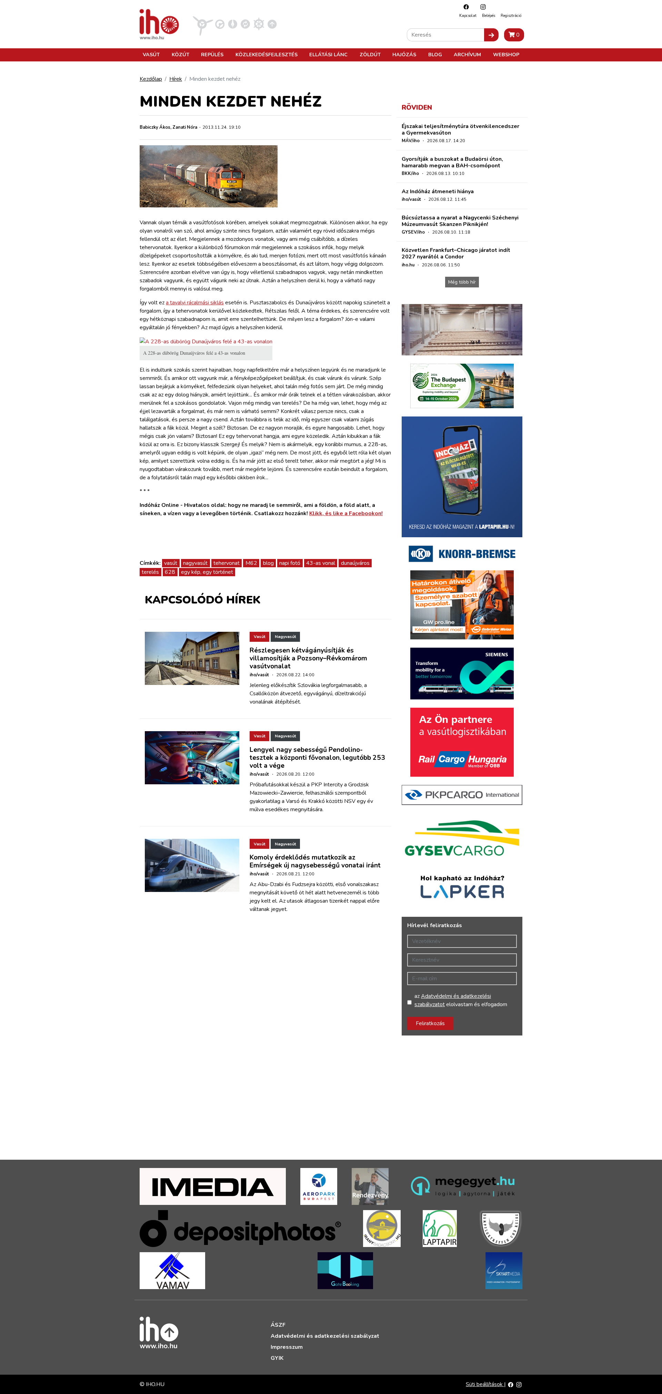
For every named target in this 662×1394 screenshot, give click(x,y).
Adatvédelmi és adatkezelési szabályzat (325, 1336)
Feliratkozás (430, 1023)
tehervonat (226, 563)
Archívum (467, 54)
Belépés (488, 15)
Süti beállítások (485, 1384)
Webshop (506, 54)
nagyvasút (195, 563)
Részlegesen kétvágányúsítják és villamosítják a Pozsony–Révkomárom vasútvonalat (308, 658)
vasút (170, 563)
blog (268, 563)
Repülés (212, 54)
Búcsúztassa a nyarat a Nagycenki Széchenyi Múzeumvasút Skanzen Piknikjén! (460, 221)
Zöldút (370, 54)
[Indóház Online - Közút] (219, 24)
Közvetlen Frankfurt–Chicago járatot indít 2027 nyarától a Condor (456, 253)
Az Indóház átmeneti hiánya (438, 191)
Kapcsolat (468, 15)
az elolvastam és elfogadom (460, 1000)
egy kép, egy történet (207, 572)
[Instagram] (481, 6)
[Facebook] (464, 6)
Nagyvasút (285, 636)
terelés (150, 572)
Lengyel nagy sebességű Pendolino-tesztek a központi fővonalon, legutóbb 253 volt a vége (317, 757)
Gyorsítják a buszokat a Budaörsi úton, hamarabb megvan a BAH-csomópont (452, 162)
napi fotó (289, 563)
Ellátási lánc (328, 54)
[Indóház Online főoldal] (272, 24)
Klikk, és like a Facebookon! (346, 513)
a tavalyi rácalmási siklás (195, 302)
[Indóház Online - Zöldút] (245, 24)
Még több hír (462, 282)
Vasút (151, 54)
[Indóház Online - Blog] (232, 24)
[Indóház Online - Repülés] (203, 24)
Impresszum (287, 1347)
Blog (435, 54)
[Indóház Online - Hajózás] (258, 24)
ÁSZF (278, 1325)
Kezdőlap (151, 79)
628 (170, 572)
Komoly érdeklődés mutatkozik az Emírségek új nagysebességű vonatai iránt (315, 861)
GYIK (277, 1358)
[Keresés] (491, 34)
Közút (180, 54)
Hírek (175, 79)
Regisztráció (511, 15)
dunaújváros (355, 563)
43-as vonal (320, 563)
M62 (251, 563)
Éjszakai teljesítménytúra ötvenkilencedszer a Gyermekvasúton (460, 129)
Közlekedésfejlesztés (266, 54)
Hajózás (404, 54)
